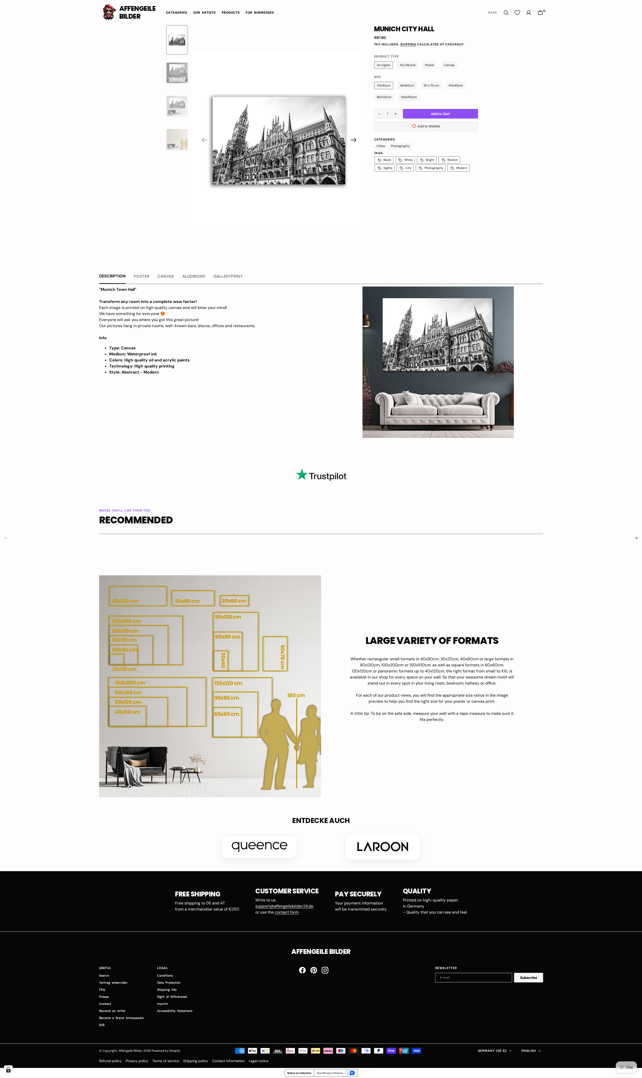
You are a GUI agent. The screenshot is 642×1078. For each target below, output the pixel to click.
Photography (434, 168)
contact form (287, 912)
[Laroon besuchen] (382, 847)
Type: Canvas (122, 348)
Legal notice (258, 1061)
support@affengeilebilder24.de (284, 906)
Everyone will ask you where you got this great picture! (149, 319)
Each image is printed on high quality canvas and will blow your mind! (163, 307)
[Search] (506, 13)
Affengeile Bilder (130, 1051)
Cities (381, 146)
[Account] (529, 13)
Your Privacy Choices (330, 1072)
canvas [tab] (165, 276)
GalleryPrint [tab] (228, 276)
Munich (453, 160)
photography (400, 146)
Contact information (228, 1061)
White (408, 160)
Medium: (117, 354)
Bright (430, 160)
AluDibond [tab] (193, 276)
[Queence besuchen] (259, 847)
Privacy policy (137, 1061)
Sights (387, 168)
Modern (461, 168)
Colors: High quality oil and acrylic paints (149, 360)
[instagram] (325, 970)
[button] (540, 13)
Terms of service (165, 1061)
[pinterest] (313, 970)
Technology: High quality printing (142, 366)
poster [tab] (141, 276)
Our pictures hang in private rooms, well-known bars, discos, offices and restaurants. (177, 325)
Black (387, 160)
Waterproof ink (142, 354)
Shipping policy (195, 1061)
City (408, 168)
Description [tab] (112, 276)
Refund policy (110, 1061)
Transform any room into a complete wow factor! (148, 301)
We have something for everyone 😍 (132, 313)
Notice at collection (299, 1072)
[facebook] (302, 970)
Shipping (408, 44)
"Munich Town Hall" (117, 289)
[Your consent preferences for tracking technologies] (8, 1069)
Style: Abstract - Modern (134, 372)
